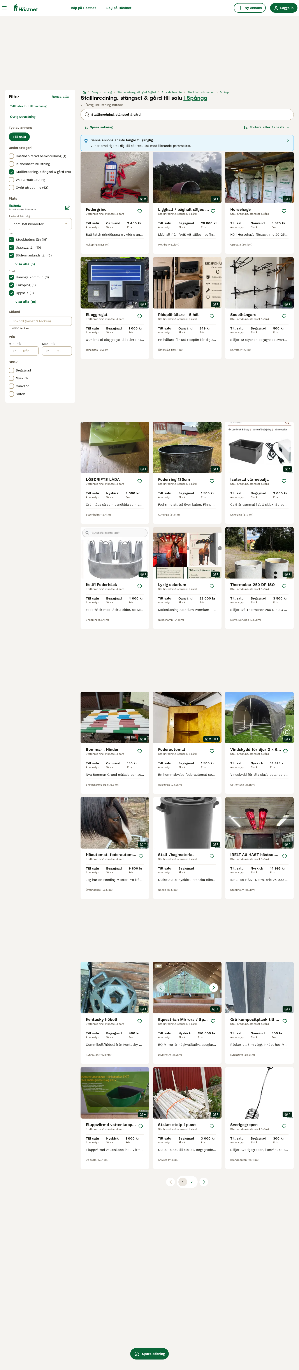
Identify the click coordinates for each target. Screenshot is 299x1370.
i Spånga (195, 98)
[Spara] (139, 211)
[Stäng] (288, 140)
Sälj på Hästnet (118, 8)
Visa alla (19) (25, 302)
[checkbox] (11, 156)
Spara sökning (101, 127)
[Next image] (213, 987)
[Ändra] (67, 207)
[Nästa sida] (203, 1182)
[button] (187, 987)
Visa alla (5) (25, 264)
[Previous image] (160, 987)
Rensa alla (60, 97)
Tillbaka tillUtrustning (28, 106)
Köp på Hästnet (83, 8)
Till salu (19, 137)
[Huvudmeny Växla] (4, 7)
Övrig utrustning (22, 117)
